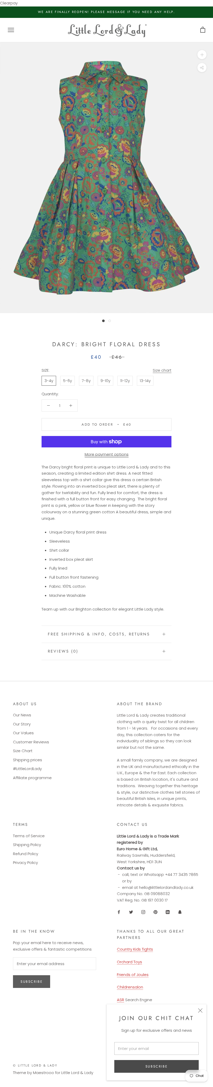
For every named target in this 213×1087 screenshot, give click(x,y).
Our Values (23, 733)
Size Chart (22, 750)
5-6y (67, 380)
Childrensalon (130, 987)
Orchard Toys (129, 962)
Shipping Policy (27, 844)
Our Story (22, 724)
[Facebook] (119, 912)
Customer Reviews (31, 742)
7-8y (86, 380)
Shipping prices (27, 760)
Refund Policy (25, 853)
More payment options (107, 454)
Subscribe (156, 1066)
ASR (120, 999)
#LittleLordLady (27, 768)
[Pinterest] (155, 912)
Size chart (162, 370)
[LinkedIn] (168, 912)
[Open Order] (202, 30)
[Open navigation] (11, 30)
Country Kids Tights (135, 949)
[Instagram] (143, 912)
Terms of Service (29, 836)
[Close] (200, 1010)
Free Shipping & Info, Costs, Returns (99, 634)
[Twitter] (131, 912)
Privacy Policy (25, 862)
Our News (22, 715)
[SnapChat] (180, 912)
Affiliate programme (32, 777)
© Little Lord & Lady (35, 1065)
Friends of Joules (133, 974)
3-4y (48, 380)
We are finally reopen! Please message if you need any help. (106, 12)
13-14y (145, 380)
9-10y (105, 380)
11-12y (125, 380)
